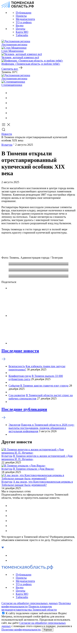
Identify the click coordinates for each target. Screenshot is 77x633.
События (14, 385)
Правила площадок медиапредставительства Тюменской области (29, 608)
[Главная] (17, 6)
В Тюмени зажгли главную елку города (44, 385)
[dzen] (11, 117)
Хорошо (48, 629)
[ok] (11, 97)
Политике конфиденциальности (21, 629)
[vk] (11, 92)
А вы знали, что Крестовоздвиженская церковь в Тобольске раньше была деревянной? (37, 483)
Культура (6, 144)
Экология (14, 424)
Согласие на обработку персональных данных (29, 603)
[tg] (11, 102)
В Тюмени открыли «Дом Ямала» (33, 468)
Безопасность (17, 366)
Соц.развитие (17, 395)
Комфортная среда (20, 375)
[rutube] (11, 112)
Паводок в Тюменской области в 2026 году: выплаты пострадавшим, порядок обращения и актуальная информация (41, 428)
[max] (11, 107)
